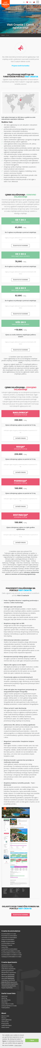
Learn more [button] (17, 1045)
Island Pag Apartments (7, 970)
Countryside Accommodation (9, 949)
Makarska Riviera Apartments (9, 982)
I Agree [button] (32, 1040)
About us (3, 1018)
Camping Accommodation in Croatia (11, 956)
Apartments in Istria (6, 965)
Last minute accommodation (9, 937)
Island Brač (4, 1002)
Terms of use (4, 1021)
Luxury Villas (4, 947)
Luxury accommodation (7, 939)
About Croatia (5, 1016)
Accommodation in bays (8, 943)
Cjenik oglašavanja (6, 1020)
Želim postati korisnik (20, 245)
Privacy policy (5, 1023)
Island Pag (4, 998)
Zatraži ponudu (20, 438)
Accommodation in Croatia (8, 934)
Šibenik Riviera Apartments (8, 972)
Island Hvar (4, 996)
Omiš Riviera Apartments (8, 980)
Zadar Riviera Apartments (8, 969)
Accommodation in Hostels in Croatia (11, 955)
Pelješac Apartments (6, 988)
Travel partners (5, 1007)
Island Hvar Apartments (7, 976)
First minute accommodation (9, 935)
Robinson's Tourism (6, 945)
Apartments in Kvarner (7, 967)
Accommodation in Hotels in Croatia (11, 953)
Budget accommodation (8, 941)
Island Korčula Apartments (8, 986)
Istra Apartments (5, 1000)
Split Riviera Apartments (7, 974)
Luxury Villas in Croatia (7, 1004)
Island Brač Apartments (7, 978)
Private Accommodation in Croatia (10, 951)
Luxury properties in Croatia (9, 1006)
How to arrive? (5, 1027)
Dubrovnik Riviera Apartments (9, 984)
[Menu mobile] (37, 2)
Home (3, 35)
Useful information (6, 1025)
